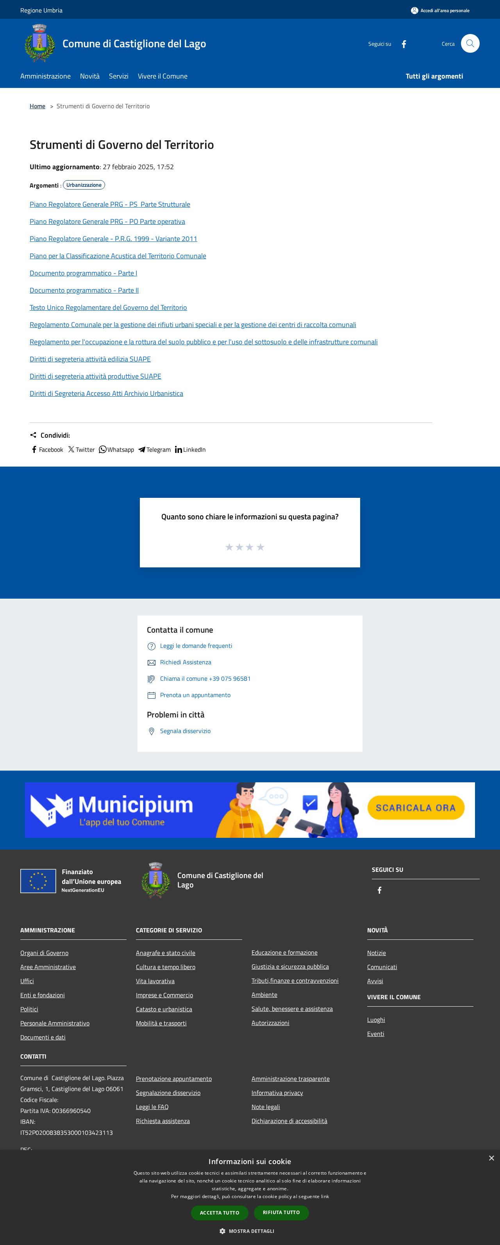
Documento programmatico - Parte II (84, 290)
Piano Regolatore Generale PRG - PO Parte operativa (107, 221)
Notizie (376, 952)
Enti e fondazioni (42, 995)
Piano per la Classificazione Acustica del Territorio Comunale (118, 255)
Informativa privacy (277, 1092)
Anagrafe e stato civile (165, 952)
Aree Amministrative (48, 966)
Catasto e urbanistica (164, 1009)
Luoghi (376, 1019)
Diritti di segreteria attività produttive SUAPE (95, 376)
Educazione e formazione (285, 952)
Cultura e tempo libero (165, 966)
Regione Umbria (41, 10)
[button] (249, 1231)
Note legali (266, 1106)
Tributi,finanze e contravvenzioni (295, 980)
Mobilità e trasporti (161, 1023)
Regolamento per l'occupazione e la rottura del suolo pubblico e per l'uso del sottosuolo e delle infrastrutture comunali (204, 341)
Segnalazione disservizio (168, 1092)
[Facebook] (401, 43)
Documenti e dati (43, 1037)
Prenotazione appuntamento (174, 1078)
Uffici (27, 981)
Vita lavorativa (155, 981)
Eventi (375, 1033)
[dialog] (250, 1197)
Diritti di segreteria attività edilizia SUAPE (90, 359)
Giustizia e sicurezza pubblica (290, 966)
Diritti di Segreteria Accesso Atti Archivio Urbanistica (106, 393)
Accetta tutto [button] (219, 1212)
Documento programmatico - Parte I (83, 273)
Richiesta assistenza (163, 1120)
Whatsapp (120, 449)
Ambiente (264, 994)
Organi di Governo (44, 952)
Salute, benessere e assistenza (292, 1008)
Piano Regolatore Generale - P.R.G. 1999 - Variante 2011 (113, 238)
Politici (29, 1009)
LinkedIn (194, 449)
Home (37, 106)
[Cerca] (470, 43)
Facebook (51, 449)
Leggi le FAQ (152, 1106)
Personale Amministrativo (54, 1023)
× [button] (491, 1158)
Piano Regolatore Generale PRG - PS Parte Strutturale (110, 204)
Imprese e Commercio (164, 995)
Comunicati (382, 966)
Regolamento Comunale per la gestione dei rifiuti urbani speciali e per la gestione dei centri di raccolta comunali (193, 324)
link (325, 1196)
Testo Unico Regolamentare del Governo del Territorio (108, 307)
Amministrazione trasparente (291, 1078)
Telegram (158, 449)
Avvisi (375, 981)
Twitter (85, 449)
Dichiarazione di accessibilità (289, 1120)
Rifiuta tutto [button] (281, 1212)
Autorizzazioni (270, 1022)
